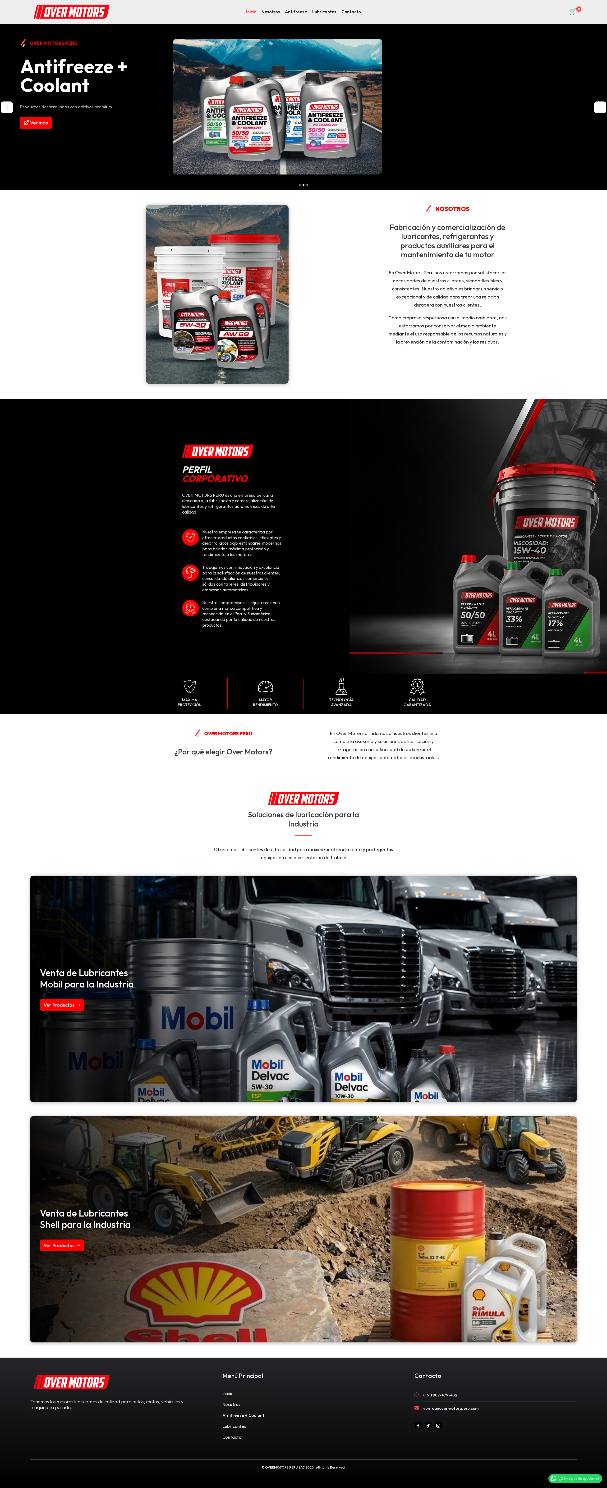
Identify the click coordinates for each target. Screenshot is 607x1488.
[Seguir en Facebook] (418, 1425)
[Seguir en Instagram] (438, 1425)
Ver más (40, 126)
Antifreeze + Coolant (243, 1415)
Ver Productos (59, 1005)
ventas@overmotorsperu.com (451, 1408)
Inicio (251, 12)
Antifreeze (296, 12)
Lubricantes (324, 12)
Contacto (351, 12)
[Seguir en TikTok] (428, 1425)
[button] (300, 185)
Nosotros (271, 12)
